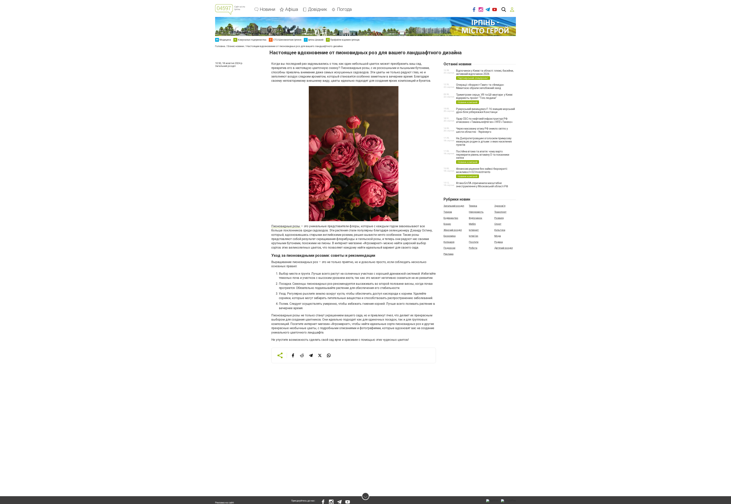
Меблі (472, 223)
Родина (498, 242)
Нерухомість (476, 211)
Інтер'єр (473, 235)
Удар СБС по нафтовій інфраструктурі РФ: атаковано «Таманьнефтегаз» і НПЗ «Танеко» (484, 120)
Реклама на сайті (224, 502)
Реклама (448, 254)
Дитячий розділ (503, 247)
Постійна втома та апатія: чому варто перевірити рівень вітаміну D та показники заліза (482, 154)
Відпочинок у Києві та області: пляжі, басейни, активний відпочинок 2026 (485, 72)
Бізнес (447, 223)
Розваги (499, 218)
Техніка (473, 205)
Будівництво (451, 218)
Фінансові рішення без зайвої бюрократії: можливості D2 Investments (482, 170)
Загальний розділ (454, 205)
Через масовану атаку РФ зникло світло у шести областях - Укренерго (482, 130)
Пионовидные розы (286, 226)
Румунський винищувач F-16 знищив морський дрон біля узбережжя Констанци (485, 110)
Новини (267, 9)
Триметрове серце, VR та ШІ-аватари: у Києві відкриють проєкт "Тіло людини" (484, 96)
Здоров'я (499, 205)
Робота (473, 247)
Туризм (448, 211)
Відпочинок (475, 218)
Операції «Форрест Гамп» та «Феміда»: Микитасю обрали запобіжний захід (480, 86)
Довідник (317, 9)
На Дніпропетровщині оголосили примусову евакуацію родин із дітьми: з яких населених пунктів (484, 141)
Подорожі (449, 247)
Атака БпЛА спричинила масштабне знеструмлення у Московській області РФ (482, 185)
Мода (497, 235)
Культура (499, 230)
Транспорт (500, 211)
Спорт (497, 223)
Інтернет (474, 230)
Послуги (473, 242)
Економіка (450, 235)
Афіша (291, 9)
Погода (344, 9)
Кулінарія (449, 242)
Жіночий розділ (453, 230)
